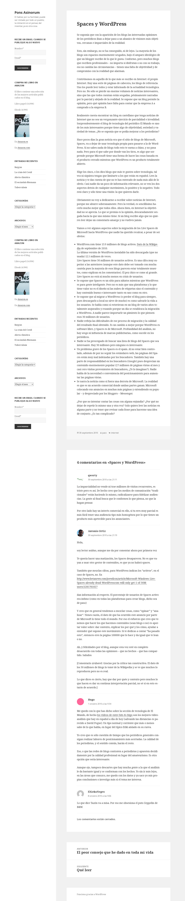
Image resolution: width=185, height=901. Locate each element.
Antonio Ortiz (97, 531)
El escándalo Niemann (25, 182)
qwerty (92, 475)
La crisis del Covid (23, 172)
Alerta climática (22, 177)
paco (104, 432)
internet (115, 432)
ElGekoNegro (96, 791)
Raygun (18, 167)
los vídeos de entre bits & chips (115, 715)
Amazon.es (23, 141)
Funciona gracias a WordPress (91, 894)
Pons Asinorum (27, 12)
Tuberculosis (21, 187)
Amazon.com (24, 147)
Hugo (91, 699)
